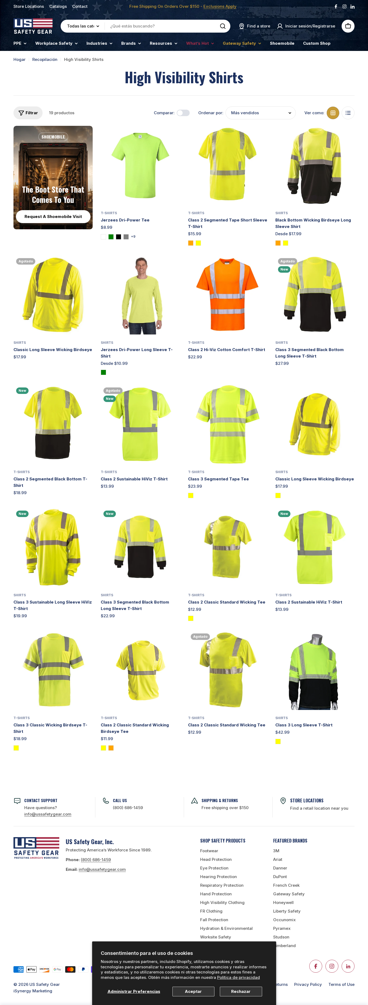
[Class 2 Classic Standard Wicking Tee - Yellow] (190, 618)
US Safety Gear (44, 984)
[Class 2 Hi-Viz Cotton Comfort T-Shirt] (227, 295)
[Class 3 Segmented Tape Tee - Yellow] (190, 495)
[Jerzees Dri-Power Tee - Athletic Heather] (103, 237)
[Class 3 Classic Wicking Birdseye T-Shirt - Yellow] (16, 748)
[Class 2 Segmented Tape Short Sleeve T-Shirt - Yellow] (198, 243)
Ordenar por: (210, 112)
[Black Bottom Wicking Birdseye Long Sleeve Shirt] (315, 165)
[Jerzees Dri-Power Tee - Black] (118, 237)
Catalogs (58, 6)
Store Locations (28, 6)
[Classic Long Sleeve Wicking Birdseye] (53, 295)
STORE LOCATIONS (307, 800)
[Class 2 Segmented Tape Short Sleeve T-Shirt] (227, 165)
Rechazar (241, 991)
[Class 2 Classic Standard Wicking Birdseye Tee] (140, 670)
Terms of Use (341, 984)
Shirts (281, 213)
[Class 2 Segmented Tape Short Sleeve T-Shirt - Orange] (190, 243)
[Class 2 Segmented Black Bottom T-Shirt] (53, 424)
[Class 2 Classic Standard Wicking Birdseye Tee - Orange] (111, 748)
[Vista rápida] (172, 137)
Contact (80, 6)
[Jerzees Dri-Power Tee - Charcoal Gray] (126, 237)
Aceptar (193, 991)
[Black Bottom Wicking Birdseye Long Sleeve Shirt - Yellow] (285, 243)
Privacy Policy (308, 984)
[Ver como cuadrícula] (333, 112)
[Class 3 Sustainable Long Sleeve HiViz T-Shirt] (53, 547)
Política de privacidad (238, 977)
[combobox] (145, 26)
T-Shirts (109, 213)
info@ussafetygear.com (102, 869)
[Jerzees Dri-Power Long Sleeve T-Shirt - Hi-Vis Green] (103, 372)
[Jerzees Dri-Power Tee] (140, 165)
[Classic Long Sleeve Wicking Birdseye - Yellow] (278, 495)
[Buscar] (223, 26)
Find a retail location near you (319, 808)
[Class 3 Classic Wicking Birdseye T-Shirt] (53, 670)
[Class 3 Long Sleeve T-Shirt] (315, 670)
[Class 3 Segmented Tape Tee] (227, 424)
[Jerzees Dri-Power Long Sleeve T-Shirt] (140, 295)
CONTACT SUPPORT (40, 800)
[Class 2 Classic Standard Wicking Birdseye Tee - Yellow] (103, 748)
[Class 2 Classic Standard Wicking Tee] (227, 547)
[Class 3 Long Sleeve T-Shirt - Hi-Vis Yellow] (278, 741)
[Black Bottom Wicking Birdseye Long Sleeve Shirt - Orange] (278, 243)
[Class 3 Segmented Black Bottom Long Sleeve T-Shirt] (315, 295)
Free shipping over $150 (225, 807)
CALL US (120, 800)
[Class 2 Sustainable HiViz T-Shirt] (140, 424)
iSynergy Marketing (32, 990)
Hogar (19, 59)
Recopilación (44, 59)
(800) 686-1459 (128, 807)
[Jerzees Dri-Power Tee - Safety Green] (111, 237)
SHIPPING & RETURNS (220, 800)
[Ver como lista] (348, 112)
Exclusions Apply (220, 6)
